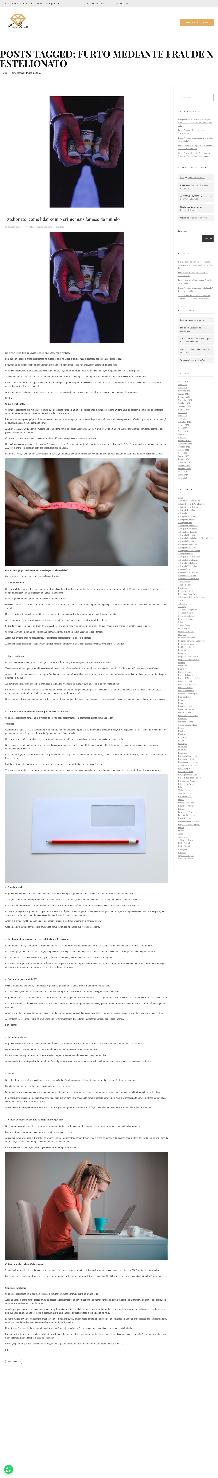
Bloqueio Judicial (185, 591)
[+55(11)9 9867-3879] (7, 1439)
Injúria (181, 740)
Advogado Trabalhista (187, 563)
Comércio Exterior (186, 616)
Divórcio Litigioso (186, 709)
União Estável (184, 843)
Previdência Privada (186, 812)
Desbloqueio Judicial (186, 647)
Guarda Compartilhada (187, 725)
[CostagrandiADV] (18, 22)
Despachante (183, 653)
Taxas (180, 834)
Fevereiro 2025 (184, 391)
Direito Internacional (187, 684)
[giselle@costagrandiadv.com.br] (7, 1446)
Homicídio (182, 734)
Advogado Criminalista (188, 529)
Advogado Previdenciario (188, 560)
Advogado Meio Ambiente (189, 550)
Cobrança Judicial (185, 613)
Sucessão (182, 831)
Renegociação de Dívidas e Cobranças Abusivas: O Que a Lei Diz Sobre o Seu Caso (195, 122)
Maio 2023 (182, 434)
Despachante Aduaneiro (188, 656)
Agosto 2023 (183, 425)
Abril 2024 (182, 419)
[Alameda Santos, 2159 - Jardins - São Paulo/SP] (7, 1431)
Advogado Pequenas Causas (189, 557)
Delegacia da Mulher (186, 638)
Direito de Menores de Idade (190, 678)
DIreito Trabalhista (186, 691)
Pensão (181, 800)
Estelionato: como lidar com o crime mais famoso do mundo (62, 219)
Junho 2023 (183, 431)
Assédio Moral (184, 582)
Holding (181, 731)
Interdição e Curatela (196, 178)
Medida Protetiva (185, 790)
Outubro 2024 (184, 403)
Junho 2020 (183, 475)
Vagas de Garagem (186, 856)
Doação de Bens (184, 712)
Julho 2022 (182, 453)
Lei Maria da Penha (186, 781)
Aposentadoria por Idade (188, 579)
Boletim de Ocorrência (187, 594)
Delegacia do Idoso (186, 644)
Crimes (181, 622)
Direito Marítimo (185, 687)
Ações (180, 498)
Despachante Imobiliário (188, 659)
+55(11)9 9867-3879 (20, 1439)
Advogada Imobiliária (187, 510)
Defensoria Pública (186, 631)
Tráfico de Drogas (185, 840)
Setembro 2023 (184, 422)
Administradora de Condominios (191, 504)
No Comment (46, 227)
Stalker (181, 828)
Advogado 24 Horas (186, 516)
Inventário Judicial (186, 759)
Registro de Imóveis (188, 210)
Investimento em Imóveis (188, 762)
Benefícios (182, 588)
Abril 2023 (182, 437)
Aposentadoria (184, 569)
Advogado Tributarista (187, 566)
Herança (181, 728)
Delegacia (182, 635)
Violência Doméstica (186, 859)
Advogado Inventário (187, 547)
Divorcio (182, 703)
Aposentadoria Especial (188, 572)
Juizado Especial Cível (187, 765)
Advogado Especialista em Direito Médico (196, 538)
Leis (180, 787)
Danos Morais (184, 628)
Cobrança (182, 607)
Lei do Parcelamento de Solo (190, 778)
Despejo (181, 663)
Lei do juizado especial (187, 775)
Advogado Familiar (186, 541)
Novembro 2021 (185, 462)
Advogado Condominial (188, 526)
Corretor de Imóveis (186, 619)
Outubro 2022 (184, 447)
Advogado (182, 513)
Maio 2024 (182, 416)
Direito (181, 669)
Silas (182, 178)
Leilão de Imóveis (185, 784)
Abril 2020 (182, 478)
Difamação (182, 666)
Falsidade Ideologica (186, 722)
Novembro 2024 (185, 400)
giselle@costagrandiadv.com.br (25, 1446)
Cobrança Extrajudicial (187, 610)
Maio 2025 (182, 384)
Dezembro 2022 (184, 441)
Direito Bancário (185, 672)
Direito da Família (186, 675)
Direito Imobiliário (186, 681)
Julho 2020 (182, 472)
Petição (181, 809)
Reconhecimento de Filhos (189, 821)
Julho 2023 (182, 428)
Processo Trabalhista (186, 815)
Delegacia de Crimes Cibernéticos (192, 641)
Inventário (182, 747)
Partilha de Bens (185, 796)
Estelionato (60, 227)
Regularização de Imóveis (189, 824)
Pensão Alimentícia (186, 803)
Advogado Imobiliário (187, 544)
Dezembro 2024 (184, 397)
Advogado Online (185, 554)
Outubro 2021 (184, 465)
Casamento (182, 603)
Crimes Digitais (184, 625)
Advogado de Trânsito (187, 532)
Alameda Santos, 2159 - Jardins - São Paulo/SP (33, 1431)
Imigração (182, 737)
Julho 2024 (182, 412)
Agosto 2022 (183, 450)
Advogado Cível (185, 522)
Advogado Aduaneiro (187, 519)
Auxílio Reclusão (185, 585)
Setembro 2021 (184, 469)
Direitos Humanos (185, 697)
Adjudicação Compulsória (189, 501)
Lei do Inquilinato (185, 771)
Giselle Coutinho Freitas (190, 349)
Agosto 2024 (183, 409)
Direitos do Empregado (188, 694)
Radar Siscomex (185, 818)
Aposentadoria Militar (187, 575)
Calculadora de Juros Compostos (191, 597)
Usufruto (182, 852)
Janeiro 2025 (183, 394)
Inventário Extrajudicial (188, 756)
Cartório (181, 600)
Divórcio (182, 700)
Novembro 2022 (185, 444)
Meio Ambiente (184, 793)
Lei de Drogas (184, 768)
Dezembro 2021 (184, 459)
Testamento (183, 837)
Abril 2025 (182, 388)
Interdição (182, 743)
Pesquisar (182, 231)
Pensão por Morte (185, 806)
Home (4, 73)
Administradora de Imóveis (189, 507)
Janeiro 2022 (183, 456)
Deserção (182, 650)
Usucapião (182, 849)
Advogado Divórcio (186, 535)
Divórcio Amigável (186, 706)
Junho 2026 (183, 381)
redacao (32, 227)
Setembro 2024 (184, 406)
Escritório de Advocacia (188, 715)
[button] (8, 1469)
